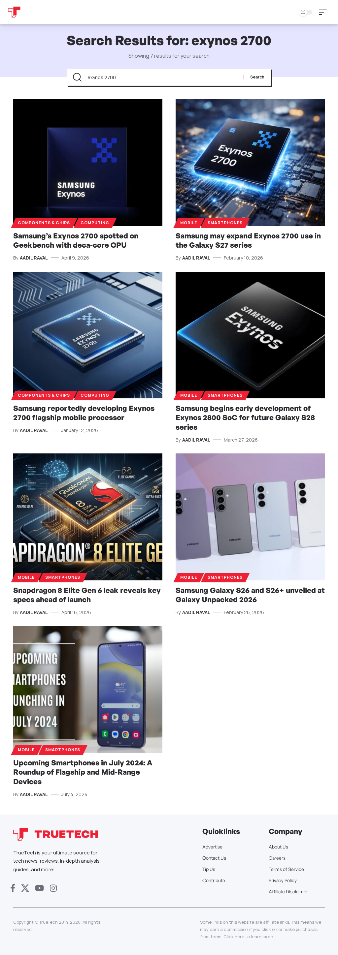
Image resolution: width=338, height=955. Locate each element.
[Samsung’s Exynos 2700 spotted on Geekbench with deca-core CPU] (87, 162)
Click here (233, 937)
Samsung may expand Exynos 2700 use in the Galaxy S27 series (248, 240)
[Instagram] (53, 888)
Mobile (188, 223)
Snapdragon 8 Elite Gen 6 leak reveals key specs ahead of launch (87, 595)
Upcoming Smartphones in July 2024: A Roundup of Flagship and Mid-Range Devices (82, 772)
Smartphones (225, 223)
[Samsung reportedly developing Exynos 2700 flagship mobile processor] (87, 335)
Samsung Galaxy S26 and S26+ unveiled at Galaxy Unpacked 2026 (250, 595)
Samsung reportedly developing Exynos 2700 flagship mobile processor (83, 413)
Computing (95, 223)
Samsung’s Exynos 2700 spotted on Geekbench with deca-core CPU (75, 240)
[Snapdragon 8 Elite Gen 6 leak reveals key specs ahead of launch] (87, 516)
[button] (324, 12)
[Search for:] (163, 77)
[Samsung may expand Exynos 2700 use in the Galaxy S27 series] (250, 162)
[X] (25, 888)
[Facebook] (13, 888)
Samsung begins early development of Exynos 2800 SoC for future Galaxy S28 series (245, 417)
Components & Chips (44, 223)
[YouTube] (39, 888)
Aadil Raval (34, 258)
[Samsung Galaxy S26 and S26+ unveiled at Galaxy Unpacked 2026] (250, 516)
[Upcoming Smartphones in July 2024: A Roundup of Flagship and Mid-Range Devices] (87, 689)
